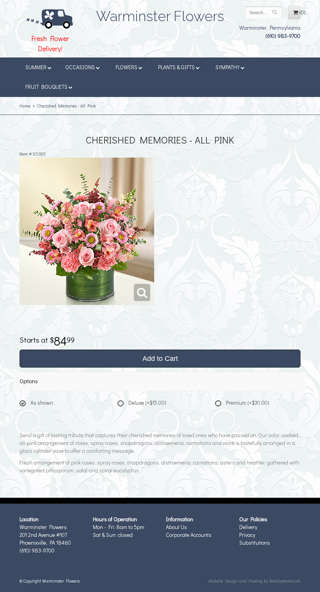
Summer (35, 67)
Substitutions (254, 542)
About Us (176, 527)
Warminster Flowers (160, 14)
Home (25, 106)
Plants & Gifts (176, 67)
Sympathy (227, 67)
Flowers (126, 67)
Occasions (80, 67)
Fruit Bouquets (46, 86)
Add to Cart (160, 358)
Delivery (248, 527)
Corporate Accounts (189, 534)
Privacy (247, 534)
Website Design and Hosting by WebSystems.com (254, 581)
